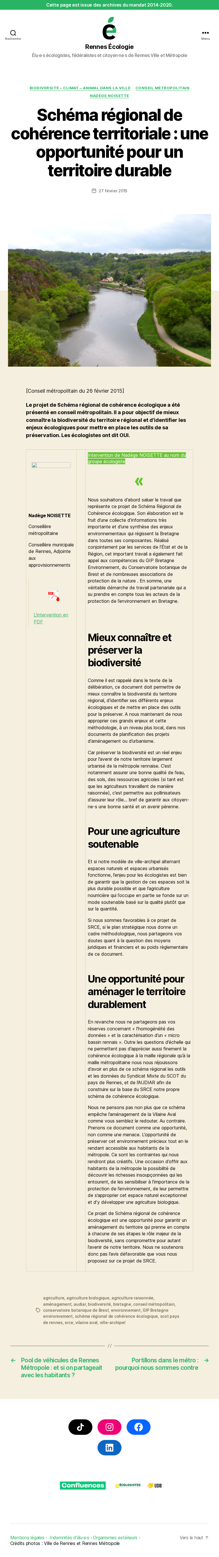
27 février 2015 (113, 190)
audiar (80, 1304)
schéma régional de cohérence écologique (116, 1316)
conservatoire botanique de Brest (76, 1310)
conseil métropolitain (154, 1304)
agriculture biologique (88, 1297)
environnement (126, 1310)
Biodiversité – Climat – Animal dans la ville (80, 88)
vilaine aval (86, 1322)
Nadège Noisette (109, 95)
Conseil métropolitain (162, 88)
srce (69, 1322)
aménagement (57, 1304)
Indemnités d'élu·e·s (69, 1537)
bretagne (122, 1304)
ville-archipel (112, 1322)
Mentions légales (27, 1537)
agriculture (53, 1297)
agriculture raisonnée (132, 1297)
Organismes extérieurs (115, 1537)
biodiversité (99, 1304)
